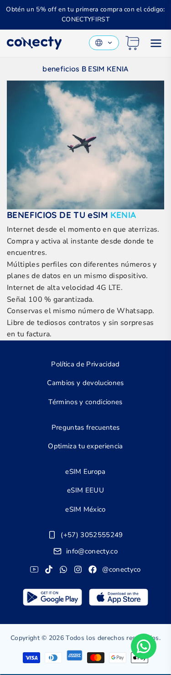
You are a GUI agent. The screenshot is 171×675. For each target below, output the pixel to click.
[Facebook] (92, 569)
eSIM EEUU (85, 490)
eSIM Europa (85, 471)
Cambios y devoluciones (85, 382)
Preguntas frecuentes (85, 427)
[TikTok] (49, 569)
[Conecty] (34, 43)
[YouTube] (34, 569)
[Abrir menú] (156, 43)
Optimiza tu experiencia (85, 446)
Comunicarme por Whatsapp (143, 646)
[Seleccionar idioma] (104, 43)
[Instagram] (78, 569)
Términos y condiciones (85, 401)
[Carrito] (132, 43)
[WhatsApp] (63, 569)
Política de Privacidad (85, 364)
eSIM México (85, 509)
